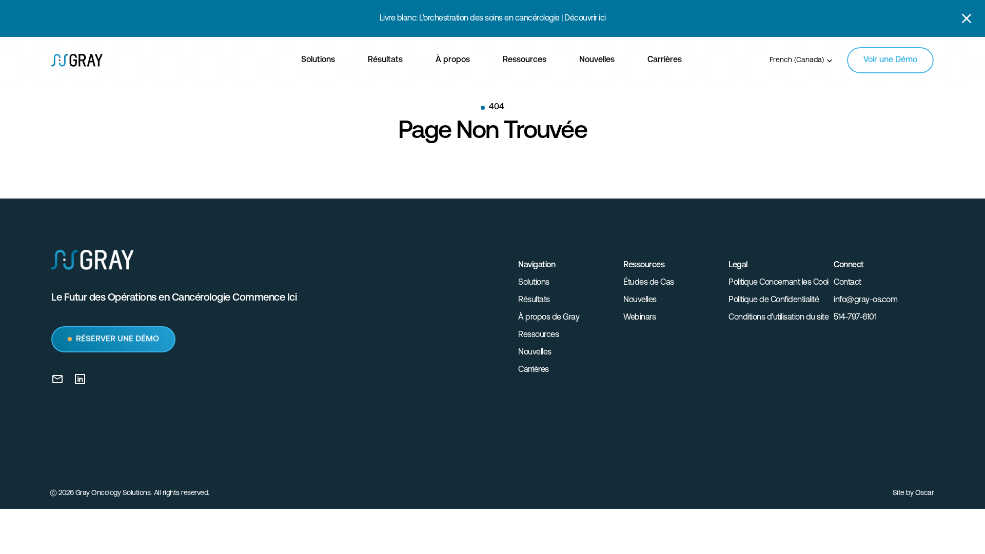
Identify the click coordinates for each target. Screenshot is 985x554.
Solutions (533, 283)
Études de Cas (648, 283)
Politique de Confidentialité (773, 300)
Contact (847, 283)
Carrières (533, 370)
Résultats (534, 300)
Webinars (639, 317)
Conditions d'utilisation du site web (787, 317)
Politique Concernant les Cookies (784, 283)
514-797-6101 (855, 317)
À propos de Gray (548, 317)
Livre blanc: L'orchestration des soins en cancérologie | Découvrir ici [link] (493, 18)
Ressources (538, 335)
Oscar (924, 493)
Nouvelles (534, 352)
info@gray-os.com (865, 300)
